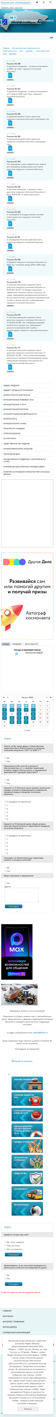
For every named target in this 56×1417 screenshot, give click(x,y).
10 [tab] (45, 1074)
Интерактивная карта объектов (18, 448)
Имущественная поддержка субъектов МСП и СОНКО (25, 460)
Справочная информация (16, 1332)
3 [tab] (17, 1074)
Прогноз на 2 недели (34, 652)
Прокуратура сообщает (14, 428)
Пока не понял (13, 1245)
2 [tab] (13, 1074)
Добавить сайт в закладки (11, 7)
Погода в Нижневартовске (27, 650)
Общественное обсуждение (17, 443)
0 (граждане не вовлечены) (18, 801)
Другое (8, 886)
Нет (8, 761)
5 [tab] (25, 1074)
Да (7, 757)
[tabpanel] (27, 1061)
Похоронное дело (12, 454)
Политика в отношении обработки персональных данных (27, 473)
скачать (10, 79)
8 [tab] (37, 1074)
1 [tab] (9, 1074)
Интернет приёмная (13, 1321)
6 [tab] (29, 1074)
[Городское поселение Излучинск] (28, 15)
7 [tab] (33, 1074)
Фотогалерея (10, 1327)
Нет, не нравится (14, 1249)
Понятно (28, 1408)
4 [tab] (21, 1074)
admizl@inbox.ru (40, 1032)
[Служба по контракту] (27, 1061)
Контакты (8, 1316)
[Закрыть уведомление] (52, 1336)
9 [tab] (41, 1074)
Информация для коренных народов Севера (24, 466)
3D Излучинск (10, 438)
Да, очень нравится (15, 1242)
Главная (7, 1310)
